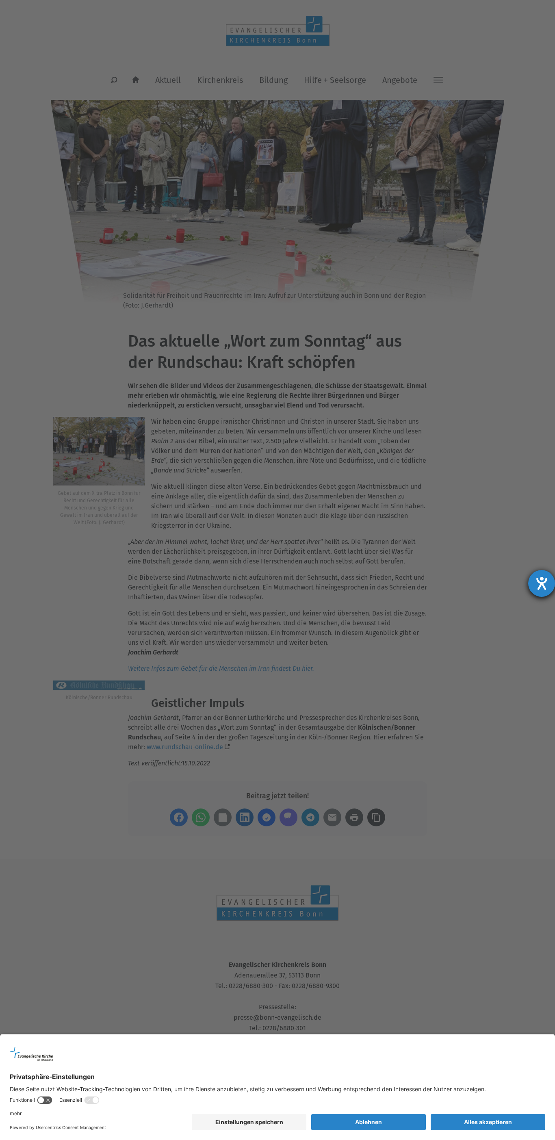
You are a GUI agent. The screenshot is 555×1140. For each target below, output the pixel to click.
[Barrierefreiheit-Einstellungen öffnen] (541, 583)
